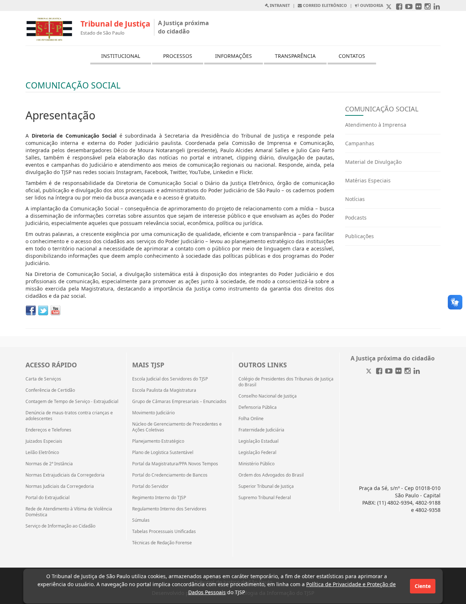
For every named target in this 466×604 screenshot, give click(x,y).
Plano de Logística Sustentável (162, 452)
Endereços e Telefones (48, 430)
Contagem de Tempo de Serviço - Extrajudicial (71, 401)
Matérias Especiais (368, 180)
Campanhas (359, 143)
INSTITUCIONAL (120, 55)
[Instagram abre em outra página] (427, 7)
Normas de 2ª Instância (49, 464)
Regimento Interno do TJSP (159, 498)
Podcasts (356, 217)
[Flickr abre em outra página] (418, 7)
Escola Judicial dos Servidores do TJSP (170, 379)
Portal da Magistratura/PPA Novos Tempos (175, 464)
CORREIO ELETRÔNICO (324, 5)
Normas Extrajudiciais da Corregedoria (64, 475)
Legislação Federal (257, 452)
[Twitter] (369, 371)
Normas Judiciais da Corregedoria (59, 486)
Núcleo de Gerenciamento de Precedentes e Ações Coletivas (177, 427)
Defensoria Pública (257, 407)
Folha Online (251, 419)
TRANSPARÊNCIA (295, 55)
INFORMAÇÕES (233, 55)
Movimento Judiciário (153, 413)
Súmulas (141, 520)
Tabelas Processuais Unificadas (164, 531)
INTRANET (279, 5)
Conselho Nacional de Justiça (267, 396)
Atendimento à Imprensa (375, 124)
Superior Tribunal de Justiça (266, 486)
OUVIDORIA (371, 5)
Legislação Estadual (258, 441)
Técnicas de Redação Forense (162, 543)
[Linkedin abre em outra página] (437, 7)
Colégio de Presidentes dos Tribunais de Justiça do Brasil (285, 382)
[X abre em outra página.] (389, 7)
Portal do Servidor (150, 486)
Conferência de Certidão (50, 390)
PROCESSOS (177, 55)
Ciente (423, 586)
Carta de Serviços (43, 379)
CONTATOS (352, 55)
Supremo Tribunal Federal (264, 498)
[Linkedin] (416, 371)
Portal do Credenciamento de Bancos (170, 475)
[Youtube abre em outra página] (408, 7)
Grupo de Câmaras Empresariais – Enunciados (179, 401)
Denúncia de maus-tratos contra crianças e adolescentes (69, 416)
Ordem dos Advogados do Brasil (271, 475)
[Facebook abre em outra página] (399, 7)
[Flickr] (398, 371)
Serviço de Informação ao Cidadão (60, 526)
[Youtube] (388, 371)
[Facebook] (379, 371)
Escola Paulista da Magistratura (164, 390)
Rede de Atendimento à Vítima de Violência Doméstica (68, 512)
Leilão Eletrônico (42, 452)
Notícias (355, 199)
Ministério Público (256, 464)
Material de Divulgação (373, 161)
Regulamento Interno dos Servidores (169, 509)
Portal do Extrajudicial (47, 498)
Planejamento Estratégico (158, 441)
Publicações (359, 236)
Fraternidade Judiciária (261, 430)
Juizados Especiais (43, 441)
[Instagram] (407, 371)
